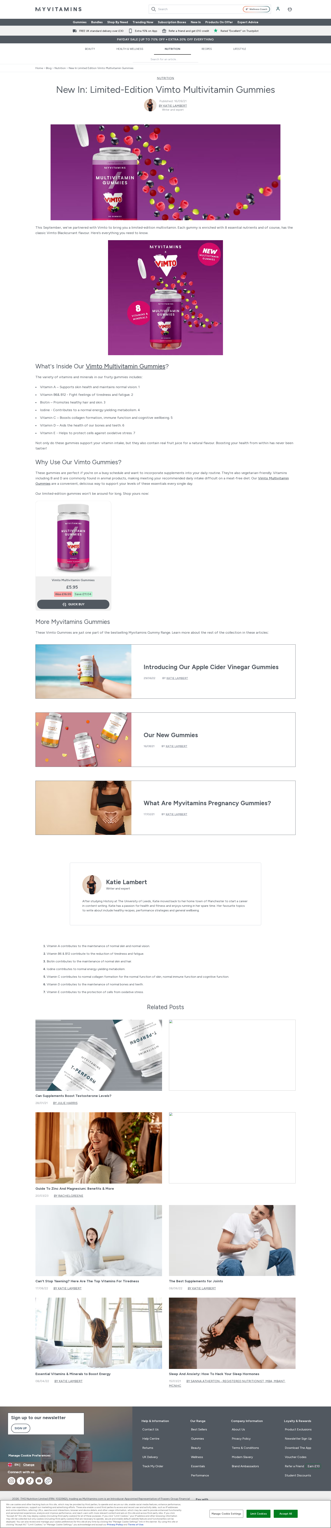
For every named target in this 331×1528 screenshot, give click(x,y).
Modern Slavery (242, 1457)
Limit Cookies (258, 1513)
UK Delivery (150, 1457)
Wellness (197, 1457)
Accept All (285, 1513)
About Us (238, 1429)
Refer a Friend (302, 1466)
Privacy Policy (241, 1438)
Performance (200, 1475)
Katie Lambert (177, 678)
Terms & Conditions (245, 1447)
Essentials (198, 1466)
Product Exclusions (298, 1429)
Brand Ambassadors (245, 1466)
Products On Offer (219, 22)
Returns (147, 1447)
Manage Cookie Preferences (29, 1455)
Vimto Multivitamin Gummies (125, 366)
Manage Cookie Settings (226, 1513)
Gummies (80, 22)
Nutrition (172, 48)
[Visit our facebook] (21, 1481)
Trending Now (143, 22)
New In (196, 22)
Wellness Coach (258, 9)
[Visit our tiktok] (30, 1481)
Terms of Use (135, 1524)
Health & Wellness (129, 48)
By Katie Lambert (173, 105)
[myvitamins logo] (58, 9)
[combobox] (210, 9)
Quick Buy (76, 604)
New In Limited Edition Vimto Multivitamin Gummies (101, 68)
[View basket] (290, 9)
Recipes (207, 48)
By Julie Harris (65, 1103)
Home (39, 68)
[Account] (278, 9)
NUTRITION (165, 78)
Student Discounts (298, 1475)
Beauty (90, 48)
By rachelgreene (68, 1195)
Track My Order (152, 1466)
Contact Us (150, 1429)
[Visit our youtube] (39, 1481)
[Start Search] (153, 9)
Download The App (298, 1447)
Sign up (21, 1428)
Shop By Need (117, 22)
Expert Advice (248, 22)
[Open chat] (48, 1481)
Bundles (97, 22)
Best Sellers (199, 1429)
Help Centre (150, 1438)
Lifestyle (239, 48)
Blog (49, 68)
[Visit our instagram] (11, 1481)
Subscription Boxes (172, 22)
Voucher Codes (295, 1457)
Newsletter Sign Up (298, 1438)
